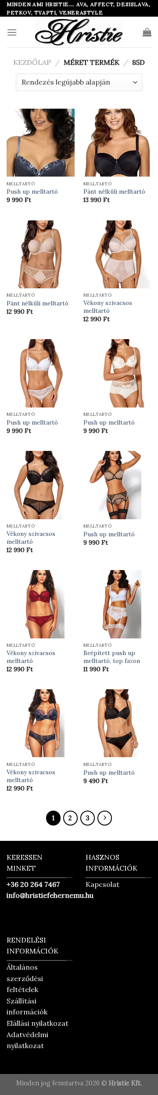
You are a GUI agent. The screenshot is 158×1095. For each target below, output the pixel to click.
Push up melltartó (32, 191)
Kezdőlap (32, 62)
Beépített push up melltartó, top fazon (111, 657)
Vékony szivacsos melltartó (107, 307)
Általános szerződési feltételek (25, 978)
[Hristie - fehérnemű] (79, 32)
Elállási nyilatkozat (37, 1023)
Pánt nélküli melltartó (114, 191)
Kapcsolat (102, 884)
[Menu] (12, 32)
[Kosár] (147, 32)
